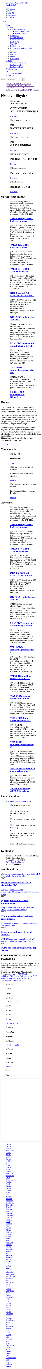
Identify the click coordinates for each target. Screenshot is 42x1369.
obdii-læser (5, 976)
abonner (4, 970)
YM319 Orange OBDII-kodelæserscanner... (21, 219)
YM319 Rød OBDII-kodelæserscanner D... (20, 246)
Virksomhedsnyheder (18, 63)
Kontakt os (10, 75)
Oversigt (13, 52)
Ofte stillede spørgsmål (14, 73)
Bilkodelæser (14, 976)
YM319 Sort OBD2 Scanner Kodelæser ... (20, 270)
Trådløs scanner (20, 34)
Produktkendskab (16, 67)
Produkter (9, 27)
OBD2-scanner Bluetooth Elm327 (13, 980)
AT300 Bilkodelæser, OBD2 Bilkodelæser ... (21, 789)
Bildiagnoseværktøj (17, 29)
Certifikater (14, 59)
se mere (13, 463)
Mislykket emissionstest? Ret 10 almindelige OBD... (16, 883)
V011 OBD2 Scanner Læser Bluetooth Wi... (20, 719)
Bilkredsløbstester (16, 38)
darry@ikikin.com (12, 1023)
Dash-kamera (15, 46)
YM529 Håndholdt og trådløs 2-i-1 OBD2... (21, 677)
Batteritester (14, 36)
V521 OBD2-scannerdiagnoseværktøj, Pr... (22, 370)
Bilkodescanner (26, 976)
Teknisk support (11, 69)
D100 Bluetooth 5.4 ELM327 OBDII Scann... (22, 294)
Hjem (8, 25)
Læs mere (14, 116)
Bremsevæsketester (17, 40)
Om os (8, 50)
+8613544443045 (12, 1045)
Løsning (13, 54)
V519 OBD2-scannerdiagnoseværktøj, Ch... (22, 744)
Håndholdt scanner (22, 31)
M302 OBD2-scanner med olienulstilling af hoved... (22, 344)
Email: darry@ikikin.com (15, 862)
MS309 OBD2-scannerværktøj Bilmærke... (17, 394)
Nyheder (9, 61)
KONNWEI (14, 42)
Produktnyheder (16, 65)
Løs (7, 71)
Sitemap (13, 974)
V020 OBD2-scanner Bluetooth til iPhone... (20, 697)
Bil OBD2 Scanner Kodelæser (24, 978)
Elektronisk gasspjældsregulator (22, 48)
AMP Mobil (22, 974)
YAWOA (13, 44)
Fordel (12, 57)
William (8, 1067)
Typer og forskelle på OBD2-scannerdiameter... (14, 901)
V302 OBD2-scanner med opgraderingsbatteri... (22, 769)
